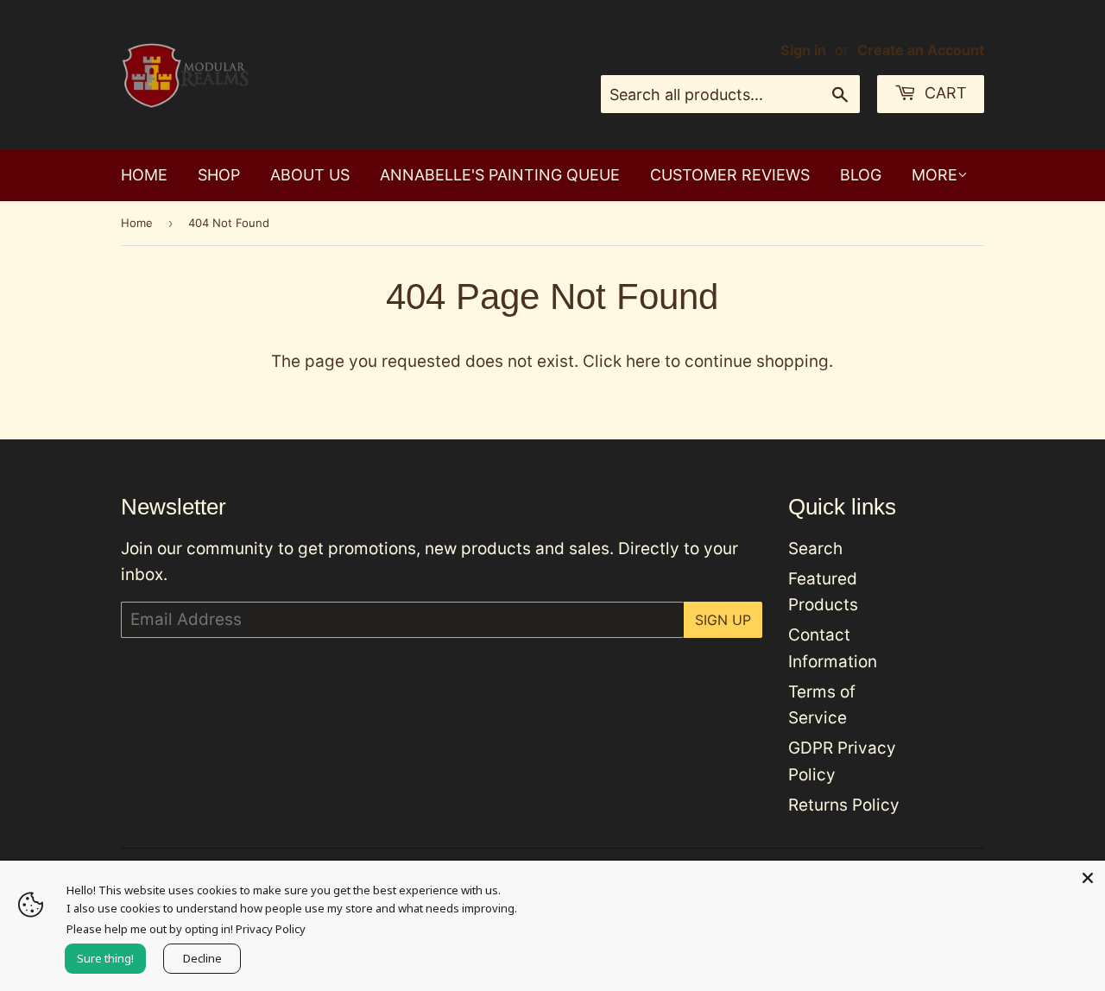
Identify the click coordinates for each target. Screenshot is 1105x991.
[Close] (1087, 878)
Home (144, 175)
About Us (310, 175)
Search (815, 549)
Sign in (803, 50)
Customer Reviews (730, 175)
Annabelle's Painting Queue (500, 175)
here (643, 361)
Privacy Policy (271, 929)
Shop (219, 175)
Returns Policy (844, 805)
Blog (860, 175)
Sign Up (723, 619)
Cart (943, 93)
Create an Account (920, 50)
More (934, 175)
